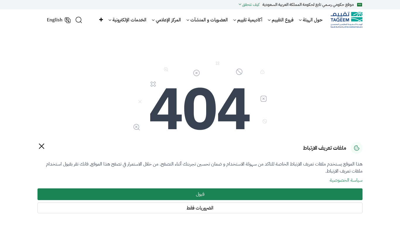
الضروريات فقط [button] (200, 208)
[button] (100, 19)
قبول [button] (200, 194)
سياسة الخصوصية (346, 180)
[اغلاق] (41, 146)
